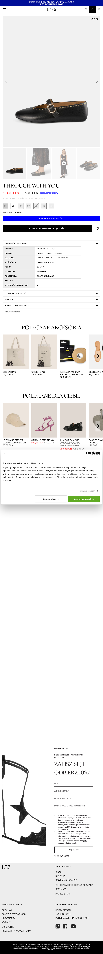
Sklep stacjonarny (66, 880)
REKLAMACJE (8, 918)
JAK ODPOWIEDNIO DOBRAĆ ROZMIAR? (74, 885)
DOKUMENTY (8, 927)
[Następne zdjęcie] (97, 81)
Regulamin (7, 910)
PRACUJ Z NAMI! (63, 894)
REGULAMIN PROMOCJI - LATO (16, 931)
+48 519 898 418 (63, 914)
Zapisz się (74, 850)
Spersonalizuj (49, 499)
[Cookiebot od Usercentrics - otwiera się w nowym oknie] (88, 454)
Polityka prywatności (14, 914)
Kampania (60, 876)
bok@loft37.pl (63, 910)
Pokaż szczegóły (87, 491)
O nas (59, 872)
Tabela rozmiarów (12, 212)
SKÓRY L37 (61, 889)
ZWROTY (6, 922)
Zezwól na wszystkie (84, 499)
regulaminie (62, 822)
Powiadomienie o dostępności (47, 228)
